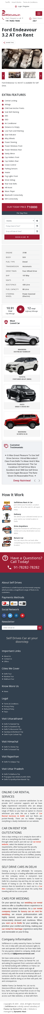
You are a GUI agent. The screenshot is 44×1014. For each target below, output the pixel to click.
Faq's (6, 712)
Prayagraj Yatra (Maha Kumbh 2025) (17, 777)
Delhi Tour (8, 674)
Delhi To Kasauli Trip (11, 749)
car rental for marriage (12, 929)
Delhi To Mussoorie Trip (13, 729)
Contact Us (8, 659)
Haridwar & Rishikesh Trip (13, 732)
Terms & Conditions (11, 704)
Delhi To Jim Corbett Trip (13, 734)
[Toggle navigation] (39, 13)
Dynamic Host (20, 1011)
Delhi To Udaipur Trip (12, 762)
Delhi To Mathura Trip (12, 774)
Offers (6, 661)
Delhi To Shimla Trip (11, 747)
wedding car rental (33, 903)
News (6, 691)
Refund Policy (9, 709)
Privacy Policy (9, 706)
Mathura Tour (9, 679)
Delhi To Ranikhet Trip (12, 727)
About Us (7, 656)
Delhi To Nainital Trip (11, 724)
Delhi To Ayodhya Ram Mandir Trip (16, 779)
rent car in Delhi (14, 923)
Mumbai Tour (9, 676)
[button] (5, 59)
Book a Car (20, 237)
